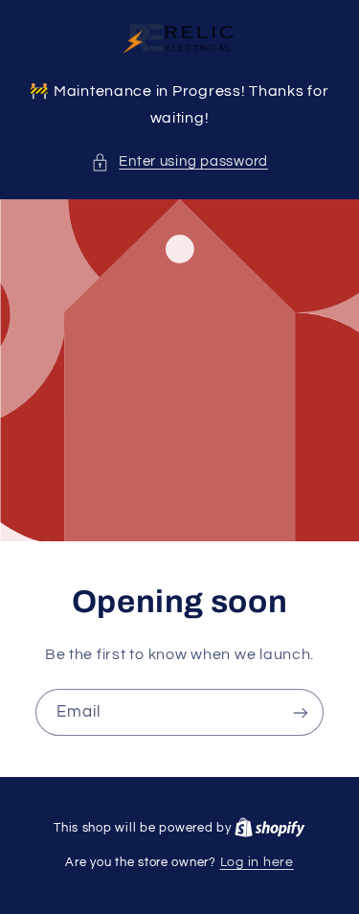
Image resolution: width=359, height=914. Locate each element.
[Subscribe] (301, 713)
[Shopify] (270, 827)
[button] (179, 161)
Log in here (257, 862)
